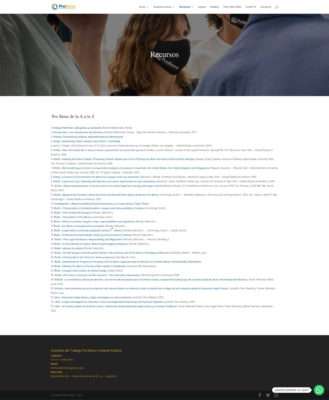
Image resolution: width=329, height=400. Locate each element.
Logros (202, 7)
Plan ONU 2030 (232, 7)
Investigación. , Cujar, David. (101, 203)
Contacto (265, 7)
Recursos (184, 7)
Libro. (92, 297)
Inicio (142, 7)
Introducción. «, (78, 132)
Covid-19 (250, 7)
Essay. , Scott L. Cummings (86, 141)
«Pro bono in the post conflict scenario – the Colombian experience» (101, 275)
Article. (99, 150)
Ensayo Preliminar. (77, 127)
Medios (214, 7)
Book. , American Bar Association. (128, 261)
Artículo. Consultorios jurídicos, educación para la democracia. (88, 136)
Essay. (96, 176)
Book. (99, 208)
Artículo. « (150, 279)
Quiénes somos (162, 7)
